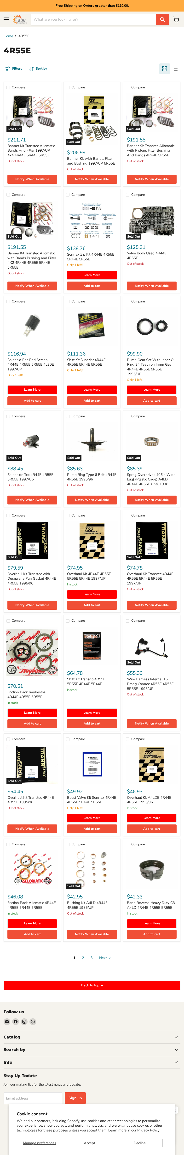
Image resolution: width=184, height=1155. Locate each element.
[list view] (175, 68)
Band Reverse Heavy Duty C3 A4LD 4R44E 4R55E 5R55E (151, 905)
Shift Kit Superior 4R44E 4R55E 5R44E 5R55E (86, 362)
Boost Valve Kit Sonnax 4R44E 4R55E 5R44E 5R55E (91, 800)
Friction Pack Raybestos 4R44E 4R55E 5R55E (26, 694)
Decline (140, 1143)
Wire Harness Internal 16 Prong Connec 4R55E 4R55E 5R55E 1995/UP (150, 684)
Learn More (92, 275)
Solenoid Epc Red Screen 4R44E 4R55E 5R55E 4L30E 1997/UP (30, 364)
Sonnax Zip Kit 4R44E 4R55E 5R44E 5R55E (90, 257)
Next (103, 957)
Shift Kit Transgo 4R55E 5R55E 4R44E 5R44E (86, 681)
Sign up (75, 1098)
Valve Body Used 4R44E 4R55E (147, 255)
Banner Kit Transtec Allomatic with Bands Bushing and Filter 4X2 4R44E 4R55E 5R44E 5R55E (31, 260)
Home (8, 36)
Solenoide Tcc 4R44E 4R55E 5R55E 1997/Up (30, 477)
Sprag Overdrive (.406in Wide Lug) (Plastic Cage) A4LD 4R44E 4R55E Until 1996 (151, 479)
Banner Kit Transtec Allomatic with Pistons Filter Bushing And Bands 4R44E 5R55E (150, 150)
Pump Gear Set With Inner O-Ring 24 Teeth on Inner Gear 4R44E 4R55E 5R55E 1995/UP (151, 366)
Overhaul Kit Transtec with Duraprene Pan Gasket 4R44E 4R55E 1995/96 (31, 578)
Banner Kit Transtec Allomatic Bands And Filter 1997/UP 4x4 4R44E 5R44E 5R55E (31, 150)
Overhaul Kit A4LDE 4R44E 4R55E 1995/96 (149, 800)
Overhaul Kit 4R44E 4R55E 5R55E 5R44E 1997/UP (89, 576)
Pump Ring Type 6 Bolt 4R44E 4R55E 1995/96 (91, 477)
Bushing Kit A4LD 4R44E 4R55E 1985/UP (87, 905)
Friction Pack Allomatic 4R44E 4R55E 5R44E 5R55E (31, 905)
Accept (89, 1143)
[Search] (162, 19)
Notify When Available (32, 179)
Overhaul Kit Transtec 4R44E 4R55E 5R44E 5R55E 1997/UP (150, 578)
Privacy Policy (148, 1130)
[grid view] (164, 68)
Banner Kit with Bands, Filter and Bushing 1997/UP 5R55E (91, 161)
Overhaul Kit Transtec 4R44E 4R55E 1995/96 (30, 800)
